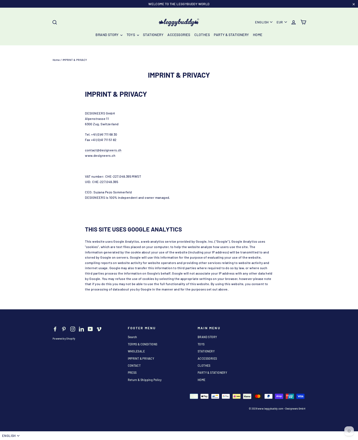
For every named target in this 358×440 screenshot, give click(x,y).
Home (56, 59)
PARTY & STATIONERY (231, 35)
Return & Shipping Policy (145, 380)
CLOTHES (202, 35)
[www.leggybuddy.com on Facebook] (55, 329)
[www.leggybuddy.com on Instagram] (72, 329)
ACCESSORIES (178, 35)
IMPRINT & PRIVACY (141, 358)
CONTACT (134, 365)
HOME (257, 35)
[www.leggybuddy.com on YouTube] (90, 329)
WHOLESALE (136, 351)
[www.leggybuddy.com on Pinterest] (63, 329)
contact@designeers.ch (103, 150)
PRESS (132, 372)
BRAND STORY (107, 35)
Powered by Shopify (64, 338)
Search (132, 337)
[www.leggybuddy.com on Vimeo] (99, 329)
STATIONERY (153, 35)
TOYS (131, 35)
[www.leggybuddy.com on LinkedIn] (81, 329)
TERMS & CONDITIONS (142, 344)
